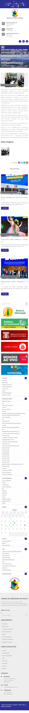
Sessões (3, 503)
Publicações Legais (7, 398)
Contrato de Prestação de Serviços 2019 (10, 446)
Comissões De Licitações (7, 405)
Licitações (4, 468)
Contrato (4, 425)
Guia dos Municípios (6, 570)
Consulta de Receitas (6, 541)
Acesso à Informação (6, 472)
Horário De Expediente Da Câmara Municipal (11, 423)
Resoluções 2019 (5, 450)
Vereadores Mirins (6, 573)
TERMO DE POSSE (5, 454)
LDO (3, 419)
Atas (3, 489)
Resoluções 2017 (5, 421)
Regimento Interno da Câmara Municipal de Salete (12, 464)
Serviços (4, 538)
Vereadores (4, 380)
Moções (3, 497)
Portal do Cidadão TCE (7, 564)
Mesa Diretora (5, 382)
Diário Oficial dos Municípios (8, 560)
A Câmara (4, 378)
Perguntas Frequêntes (7, 642)
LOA (3, 403)
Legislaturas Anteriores (7, 384)
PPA (3, 429)
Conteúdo (7, 3)
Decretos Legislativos (6, 487)
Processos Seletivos (6, 409)
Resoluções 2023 (5, 458)
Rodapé (7, 5)
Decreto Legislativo (6, 417)
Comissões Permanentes (7, 387)
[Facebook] (1, 613)
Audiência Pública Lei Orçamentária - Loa (10, 431)
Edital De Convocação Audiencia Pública (10, 427)
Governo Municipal (6, 558)
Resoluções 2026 (5, 466)
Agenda (3, 391)
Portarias (4, 411)
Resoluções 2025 (5, 462)
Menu (15, 3)
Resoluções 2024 (5, 460)
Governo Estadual (6, 555)
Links (3, 549)
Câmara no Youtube (6, 395)
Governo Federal (5, 553)
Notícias (4, 543)
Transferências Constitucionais (8, 566)
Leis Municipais (5, 485)
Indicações (4, 491)
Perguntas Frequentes (6, 393)
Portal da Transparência (7, 474)
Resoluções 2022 (5, 456)
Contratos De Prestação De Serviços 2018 (10, 433)
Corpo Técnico (5, 389)
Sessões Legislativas (6, 480)
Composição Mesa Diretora (8, 439)
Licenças (4, 407)
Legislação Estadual (6, 499)
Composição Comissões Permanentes (10, 441)
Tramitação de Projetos (7, 470)
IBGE (3, 562)
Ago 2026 (14, 510)
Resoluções (4, 493)
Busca (21, 3)
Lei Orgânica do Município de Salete (9, 437)
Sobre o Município (6, 545)
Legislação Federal (6, 501)
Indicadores (4, 568)
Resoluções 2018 (5, 435)
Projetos (4, 483)
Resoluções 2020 (5, 448)
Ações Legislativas (7, 478)
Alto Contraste (15, 5)
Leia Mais (4, 208)
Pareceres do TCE (5, 444)
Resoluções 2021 (5, 452)
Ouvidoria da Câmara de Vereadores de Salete (11, 551)
